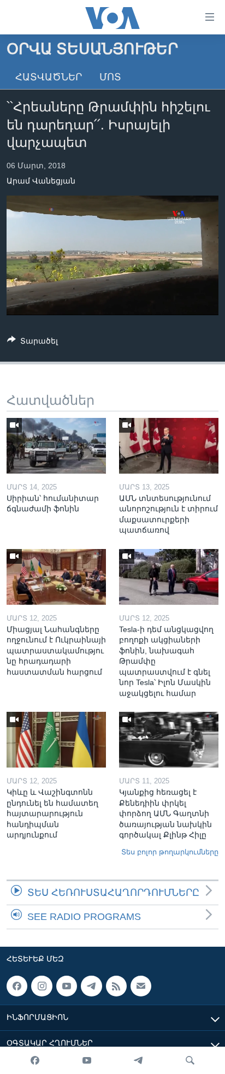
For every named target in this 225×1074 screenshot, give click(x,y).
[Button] (32, 343)
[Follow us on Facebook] (17, 986)
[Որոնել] (190, 1060)
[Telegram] (138, 1060)
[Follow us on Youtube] (66, 986)
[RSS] (116, 986)
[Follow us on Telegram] (91, 986)
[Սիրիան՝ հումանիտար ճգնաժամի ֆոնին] (56, 446)
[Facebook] (35, 1060)
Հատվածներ (48, 77)
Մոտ (110, 77)
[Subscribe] (141, 986)
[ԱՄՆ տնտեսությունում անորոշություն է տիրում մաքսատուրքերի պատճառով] (168, 446)
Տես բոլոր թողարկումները (169, 852)
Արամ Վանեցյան (41, 180)
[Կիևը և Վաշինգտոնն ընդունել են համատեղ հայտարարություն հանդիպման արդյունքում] (56, 740)
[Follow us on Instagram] (41, 986)
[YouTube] (86, 1060)
